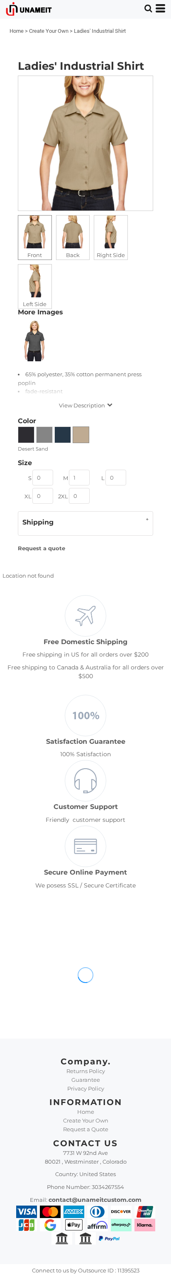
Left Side (34, 304)
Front (34, 255)
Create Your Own (48, 31)
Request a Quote (85, 1129)
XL (28, 496)
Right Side (111, 255)
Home (17, 31)
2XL (63, 496)
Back (73, 255)
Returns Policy (85, 1071)
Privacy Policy (85, 1088)
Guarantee (85, 1079)
